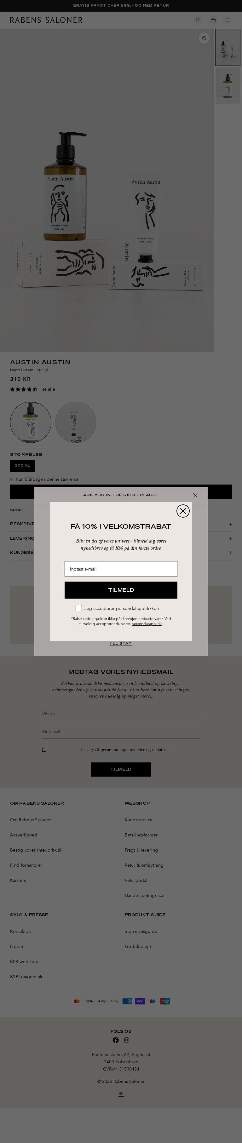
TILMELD (121, 590)
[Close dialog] (183, 511)
